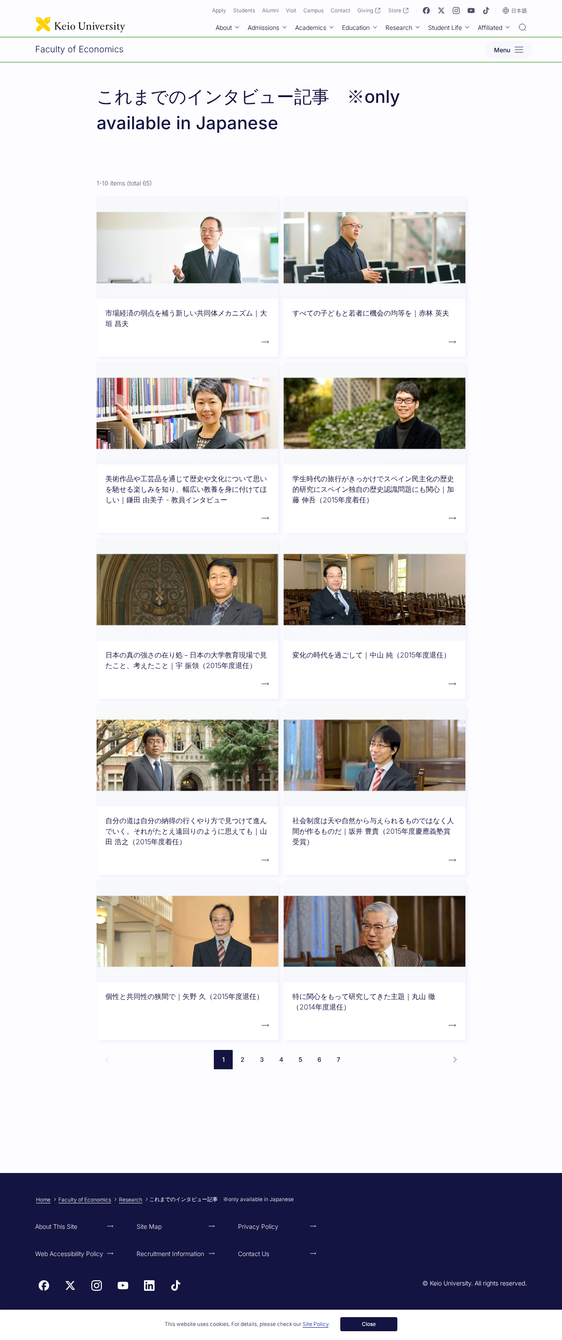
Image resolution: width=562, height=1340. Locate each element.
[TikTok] (486, 11)
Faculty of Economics (84, 1199)
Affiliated (490, 27)
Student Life (445, 27)
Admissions (263, 27)
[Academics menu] (331, 27)
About (224, 27)
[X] (441, 11)
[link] (107, 1059)
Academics (310, 27)
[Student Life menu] (467, 27)
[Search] (522, 28)
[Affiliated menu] (507, 27)
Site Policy (315, 1324)
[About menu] (237, 27)
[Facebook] (426, 11)
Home (43, 1199)
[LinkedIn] (149, 1285)
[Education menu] (375, 27)
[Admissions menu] (284, 27)
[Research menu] (417, 27)
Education (356, 27)
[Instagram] (456, 11)
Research (398, 27)
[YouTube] (471, 11)
